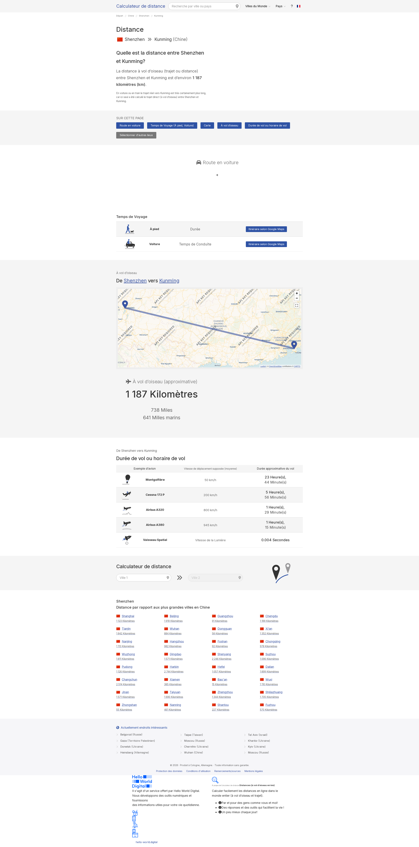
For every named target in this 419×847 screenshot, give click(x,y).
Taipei (193, 734)
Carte (207, 125)
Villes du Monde (256, 6)
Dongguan (225, 628)
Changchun (129, 679)
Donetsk (131, 746)
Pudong (127, 666)
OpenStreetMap (275, 366)
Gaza (137, 740)
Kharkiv (258, 740)
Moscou (194, 740)
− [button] (297, 298)
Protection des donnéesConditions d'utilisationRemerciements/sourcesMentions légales (209, 771)
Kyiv (256, 746)
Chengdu (271, 616)
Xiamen (175, 679)
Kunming (169, 281)
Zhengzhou (225, 692)
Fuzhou (270, 705)
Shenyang (224, 654)
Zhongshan (129, 705)
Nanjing (127, 641)
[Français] (298, 6)
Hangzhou (177, 641)
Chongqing (272, 641)
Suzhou (270, 654)
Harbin (174, 666)
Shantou (223, 705)
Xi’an (268, 628)
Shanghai (128, 616)
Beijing (174, 616)
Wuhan (174, 628)
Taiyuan (175, 692)
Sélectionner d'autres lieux (136, 135)
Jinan (125, 692)
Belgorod (130, 734)
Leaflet (263, 366)
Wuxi (268, 679)
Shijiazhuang (273, 692)
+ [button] (297, 293)
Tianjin (126, 628)
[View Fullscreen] (296, 305)
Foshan (222, 641)
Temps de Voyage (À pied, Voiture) (172, 125)
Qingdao (175, 654)
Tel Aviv (257, 734)
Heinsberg (134, 752)
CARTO (297, 366)
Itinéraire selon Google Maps (266, 229)
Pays (279, 6)
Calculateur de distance (140, 6)
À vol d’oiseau (229, 125)
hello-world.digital (146, 842)
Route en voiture (130, 125)
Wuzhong (128, 654)
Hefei (221, 666)
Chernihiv (196, 746)
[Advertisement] (257, 68)
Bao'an (222, 679)
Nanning (175, 705)
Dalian (269, 666)
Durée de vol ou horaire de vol (267, 125)
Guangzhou (225, 616)
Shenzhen (135, 281)
